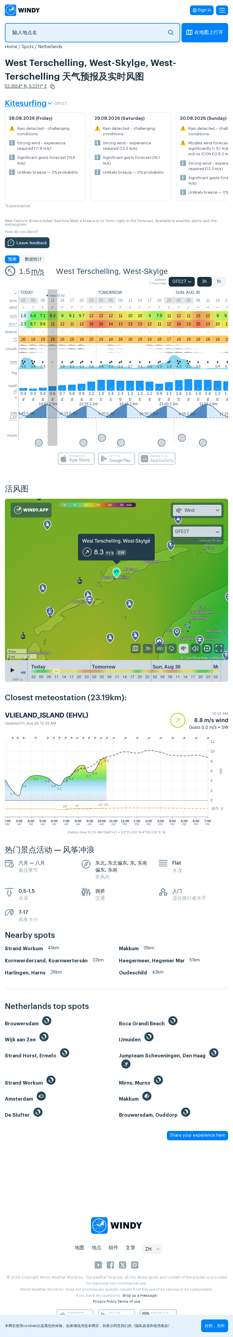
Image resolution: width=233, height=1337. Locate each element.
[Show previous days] (22, 672)
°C (15, 339)
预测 (12, 259)
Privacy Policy (104, 1301)
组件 (113, 1247)
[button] (52, 87)
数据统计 (33, 259)
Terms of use (128, 1301)
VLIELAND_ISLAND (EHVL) (47, 715)
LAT (13, 418)
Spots (28, 47)
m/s (37, 271)
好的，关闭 (215, 1325)
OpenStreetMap (196, 657)
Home (11, 47)
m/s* (13, 324)
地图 (79, 1247)
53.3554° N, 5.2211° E (26, 86)
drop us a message (139, 1295)
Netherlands (50, 47)
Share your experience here (197, 1135)
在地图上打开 (208, 32)
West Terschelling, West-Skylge (112, 271)
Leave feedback (31, 242)
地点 (96, 1247)
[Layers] (135, 648)
